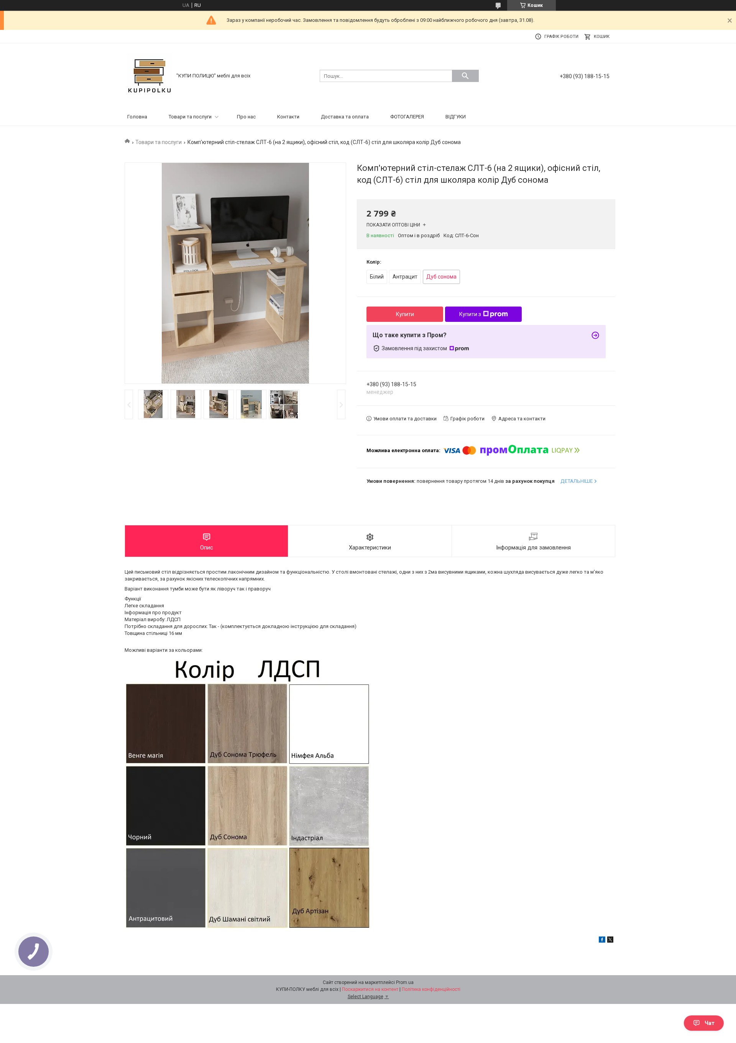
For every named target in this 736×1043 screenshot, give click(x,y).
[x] (610, 941)
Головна (137, 117)
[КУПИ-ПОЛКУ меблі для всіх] (149, 75)
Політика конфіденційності (431, 989)
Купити (405, 314)
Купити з (470, 314)
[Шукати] (465, 76)
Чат (710, 1023)
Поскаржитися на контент (370, 989)
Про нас (246, 117)
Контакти (288, 117)
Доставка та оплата (345, 117)
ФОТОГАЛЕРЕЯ (407, 117)
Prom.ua (405, 982)
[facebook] (602, 941)
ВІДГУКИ (455, 117)
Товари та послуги (190, 117)
